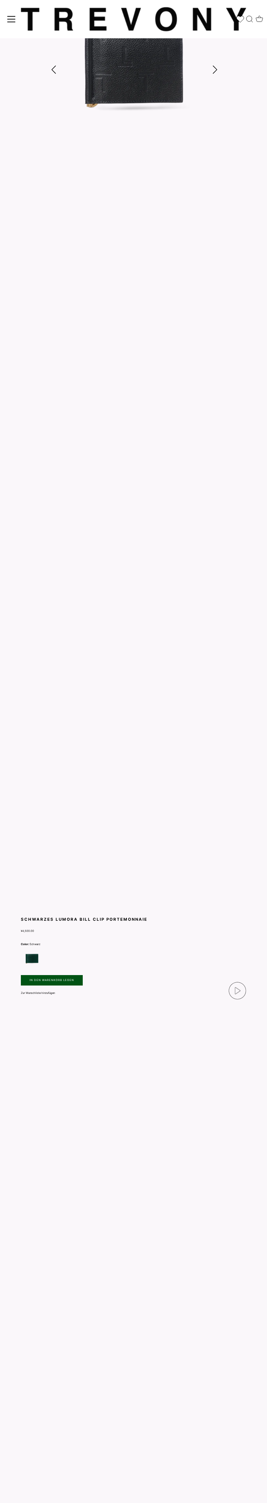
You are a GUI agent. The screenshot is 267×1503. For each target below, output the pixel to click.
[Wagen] (259, 17)
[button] (214, 69)
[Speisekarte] (11, 19)
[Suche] (249, 18)
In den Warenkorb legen (52, 980)
